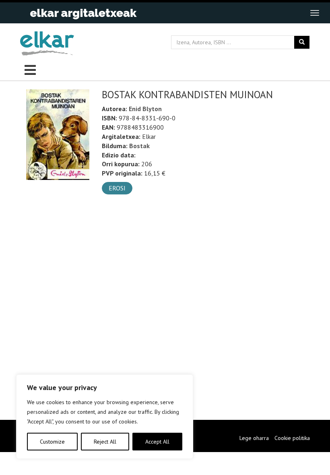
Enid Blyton (145, 109)
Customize (52, 441)
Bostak (139, 146)
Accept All (157, 441)
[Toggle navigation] (315, 13)
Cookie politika (292, 438)
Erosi (117, 188)
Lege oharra (254, 438)
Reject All (105, 441)
